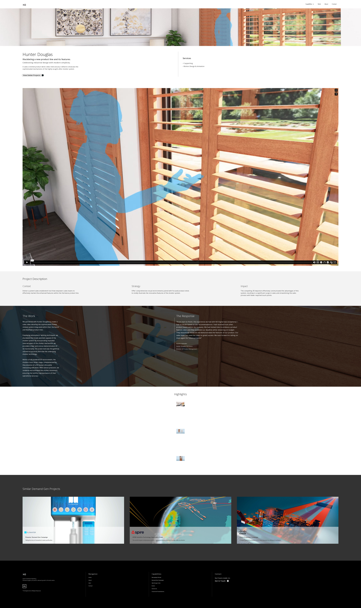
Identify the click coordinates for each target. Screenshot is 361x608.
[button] (310, 4)
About (326, 4)
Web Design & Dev (156, 583)
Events (153, 585)
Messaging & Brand (156, 577)
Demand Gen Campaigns (158, 580)
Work (319, 4)
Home (90, 577)
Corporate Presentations (158, 591)
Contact (334, 4)
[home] (24, 4)
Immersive (154, 588)
